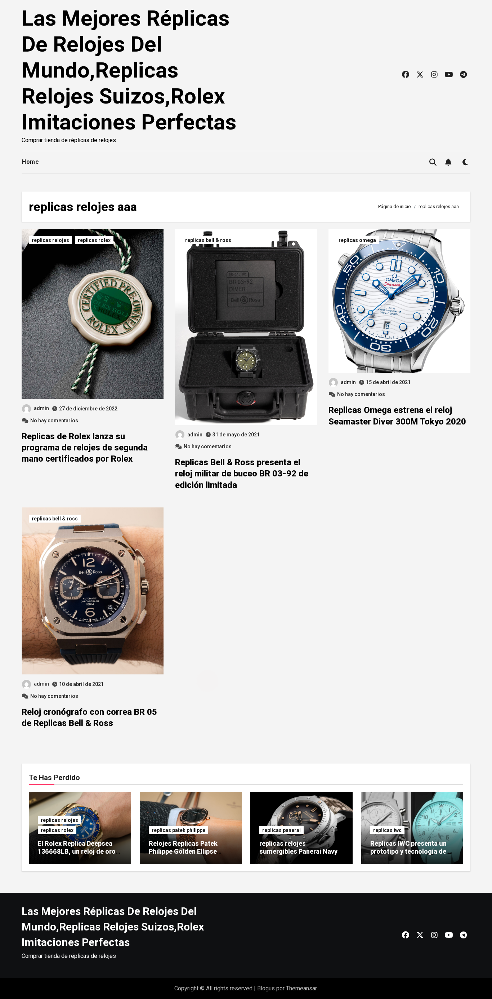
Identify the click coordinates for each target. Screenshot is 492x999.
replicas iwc (387, 830)
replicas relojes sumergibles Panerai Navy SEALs (298, 851)
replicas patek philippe (178, 830)
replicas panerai (281, 830)
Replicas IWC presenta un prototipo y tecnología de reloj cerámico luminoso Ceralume (408, 855)
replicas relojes (50, 240)
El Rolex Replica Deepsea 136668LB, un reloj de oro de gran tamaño (77, 851)
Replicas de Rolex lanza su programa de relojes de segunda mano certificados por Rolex (85, 447)
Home (30, 161)
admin (41, 408)
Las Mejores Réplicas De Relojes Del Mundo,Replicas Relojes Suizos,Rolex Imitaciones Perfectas (129, 70)
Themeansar (301, 988)
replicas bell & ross (208, 240)
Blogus (266, 988)
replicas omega (357, 240)
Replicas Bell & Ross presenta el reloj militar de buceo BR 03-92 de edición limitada (241, 473)
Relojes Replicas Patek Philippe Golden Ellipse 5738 (183, 851)
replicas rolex (94, 240)
